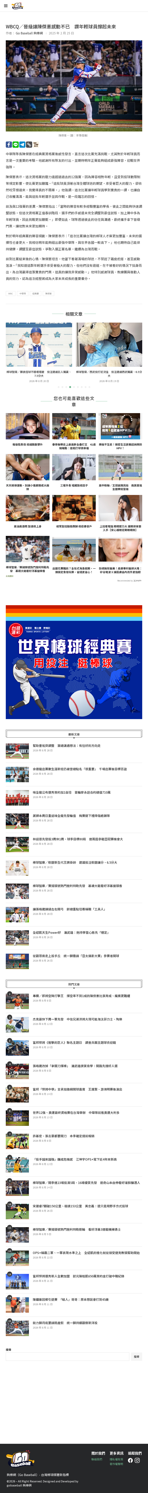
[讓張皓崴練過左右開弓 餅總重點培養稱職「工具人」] (17, 914)
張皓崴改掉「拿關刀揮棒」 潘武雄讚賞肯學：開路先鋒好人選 (75, 1066)
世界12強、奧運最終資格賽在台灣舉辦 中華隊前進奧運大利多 (78, 1112)
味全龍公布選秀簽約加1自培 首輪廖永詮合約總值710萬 (72, 792)
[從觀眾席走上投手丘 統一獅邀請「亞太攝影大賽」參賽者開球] (17, 961)
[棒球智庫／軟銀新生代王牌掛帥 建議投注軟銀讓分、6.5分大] (17, 868)
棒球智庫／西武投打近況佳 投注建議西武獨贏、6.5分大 (39, 374)
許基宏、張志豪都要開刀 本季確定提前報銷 (63, 1136)
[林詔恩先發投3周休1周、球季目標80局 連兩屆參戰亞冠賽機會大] (17, 844)
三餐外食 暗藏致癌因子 (74, 485)
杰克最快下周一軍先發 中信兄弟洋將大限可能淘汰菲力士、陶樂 (77, 1019)
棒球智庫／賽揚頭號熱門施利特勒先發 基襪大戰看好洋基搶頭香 (27, 569)
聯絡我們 (96, 1459)
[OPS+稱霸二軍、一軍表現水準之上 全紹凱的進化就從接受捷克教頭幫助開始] (17, 1258)
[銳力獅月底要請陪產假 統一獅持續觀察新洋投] (17, 1328)
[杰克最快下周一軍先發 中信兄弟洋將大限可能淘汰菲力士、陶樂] (17, 1024)
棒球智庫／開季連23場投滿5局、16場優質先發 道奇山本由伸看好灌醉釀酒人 (86, 1182)
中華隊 (22, 293)
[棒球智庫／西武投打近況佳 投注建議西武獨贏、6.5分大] (39, 345)
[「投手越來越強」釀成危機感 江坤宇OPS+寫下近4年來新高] (17, 1165)
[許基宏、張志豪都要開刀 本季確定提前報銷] (17, 1141)
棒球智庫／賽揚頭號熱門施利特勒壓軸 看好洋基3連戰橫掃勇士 (77, 1229)
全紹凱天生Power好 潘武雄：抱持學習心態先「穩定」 (71, 932)
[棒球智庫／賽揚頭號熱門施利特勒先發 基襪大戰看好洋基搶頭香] (17, 891)
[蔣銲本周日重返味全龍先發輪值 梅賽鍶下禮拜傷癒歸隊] (17, 821)
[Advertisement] (74, 1399)
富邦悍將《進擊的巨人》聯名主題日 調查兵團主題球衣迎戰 (74, 1042)
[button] (11, 355)
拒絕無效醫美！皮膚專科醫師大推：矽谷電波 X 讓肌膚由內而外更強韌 (120, 570)
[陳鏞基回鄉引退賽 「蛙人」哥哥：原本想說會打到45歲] (17, 1305)
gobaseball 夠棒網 (19, 1485)
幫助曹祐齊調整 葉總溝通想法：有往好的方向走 (67, 745)
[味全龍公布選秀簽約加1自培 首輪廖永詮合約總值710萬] (17, 798)
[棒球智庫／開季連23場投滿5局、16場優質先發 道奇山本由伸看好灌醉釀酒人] (17, 1188)
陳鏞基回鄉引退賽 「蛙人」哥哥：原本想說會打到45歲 (71, 1299)
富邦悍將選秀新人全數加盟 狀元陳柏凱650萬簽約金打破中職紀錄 (78, 1276)
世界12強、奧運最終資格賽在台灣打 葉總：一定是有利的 (109, 374)
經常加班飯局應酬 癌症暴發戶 (74, 526)
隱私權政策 (116, 1459)
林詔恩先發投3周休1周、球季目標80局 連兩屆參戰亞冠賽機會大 (78, 839)
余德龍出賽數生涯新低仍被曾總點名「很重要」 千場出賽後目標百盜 (80, 769)
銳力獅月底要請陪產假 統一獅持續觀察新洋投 (65, 1323)
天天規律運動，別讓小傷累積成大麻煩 (27, 487)
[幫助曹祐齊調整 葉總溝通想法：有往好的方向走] (17, 751)
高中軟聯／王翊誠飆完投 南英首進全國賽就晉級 (120, 487)
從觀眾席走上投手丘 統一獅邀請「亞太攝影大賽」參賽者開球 (76, 956)
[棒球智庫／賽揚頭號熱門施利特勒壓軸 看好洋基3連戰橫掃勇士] (17, 1235)
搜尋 (8, 1349)
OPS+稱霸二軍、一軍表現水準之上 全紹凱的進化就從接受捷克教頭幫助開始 (86, 1253)
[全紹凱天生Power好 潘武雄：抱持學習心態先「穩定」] (17, 938)
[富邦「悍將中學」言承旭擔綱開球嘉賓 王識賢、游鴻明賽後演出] (17, 1094)
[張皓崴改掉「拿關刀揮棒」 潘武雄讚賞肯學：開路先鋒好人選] (17, 1071)
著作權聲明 (116, 1464)
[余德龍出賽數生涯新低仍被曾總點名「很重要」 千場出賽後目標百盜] (17, 774)
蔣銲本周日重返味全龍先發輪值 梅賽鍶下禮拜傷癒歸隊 (71, 815)
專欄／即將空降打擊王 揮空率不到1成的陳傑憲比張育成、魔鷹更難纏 (81, 996)
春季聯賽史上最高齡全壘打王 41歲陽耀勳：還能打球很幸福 (74, 446)
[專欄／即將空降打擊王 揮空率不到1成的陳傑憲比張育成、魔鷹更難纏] (17, 1001)
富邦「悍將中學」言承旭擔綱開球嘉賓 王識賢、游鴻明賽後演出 (77, 1089)
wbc (10, 293)
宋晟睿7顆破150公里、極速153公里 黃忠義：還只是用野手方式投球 (80, 1206)
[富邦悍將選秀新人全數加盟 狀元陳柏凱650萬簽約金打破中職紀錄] (17, 1281)
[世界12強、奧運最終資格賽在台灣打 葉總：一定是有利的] (109, 345)
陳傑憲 (48, 293)
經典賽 (35, 293)
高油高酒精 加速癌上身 (27, 526)
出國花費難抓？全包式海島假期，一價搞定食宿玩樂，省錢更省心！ (74, 570)
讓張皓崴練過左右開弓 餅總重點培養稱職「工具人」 (70, 909)
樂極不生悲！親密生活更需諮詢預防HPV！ (120, 446)
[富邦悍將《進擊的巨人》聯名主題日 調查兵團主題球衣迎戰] (17, 1048)
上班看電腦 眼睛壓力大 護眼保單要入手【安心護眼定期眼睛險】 (120, 528)
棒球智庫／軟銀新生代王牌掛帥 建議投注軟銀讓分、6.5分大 (75, 862)
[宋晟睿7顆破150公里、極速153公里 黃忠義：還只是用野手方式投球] (17, 1211)
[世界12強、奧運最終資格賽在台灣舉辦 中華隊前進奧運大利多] (17, 1118)
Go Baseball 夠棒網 (29, 33)
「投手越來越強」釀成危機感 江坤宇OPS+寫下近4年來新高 (75, 1159)
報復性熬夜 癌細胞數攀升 (28, 444)
